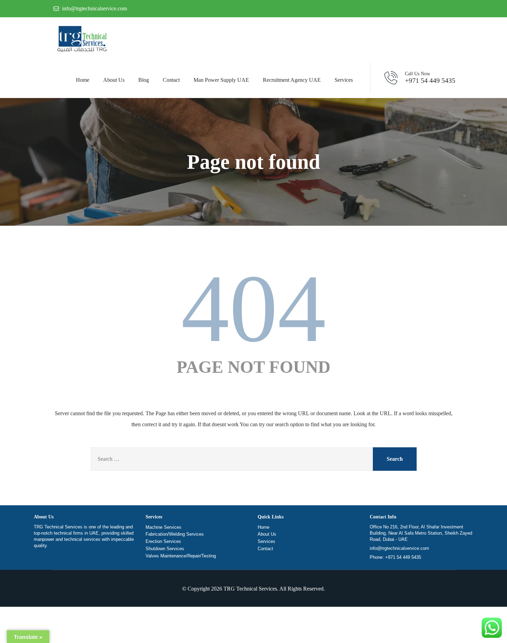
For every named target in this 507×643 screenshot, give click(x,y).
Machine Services (163, 527)
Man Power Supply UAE (221, 80)
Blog (143, 80)
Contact (171, 80)
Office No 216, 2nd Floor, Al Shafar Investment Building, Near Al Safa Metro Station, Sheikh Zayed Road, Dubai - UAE (421, 533)
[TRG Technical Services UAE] (81, 39)
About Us (114, 80)
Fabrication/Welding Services (175, 534)
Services (344, 80)
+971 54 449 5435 (430, 77)
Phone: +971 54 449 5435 (395, 557)
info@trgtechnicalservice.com (399, 548)
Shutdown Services (165, 548)
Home (82, 80)
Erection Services (163, 541)
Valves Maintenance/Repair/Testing (181, 555)
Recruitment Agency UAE (292, 80)
